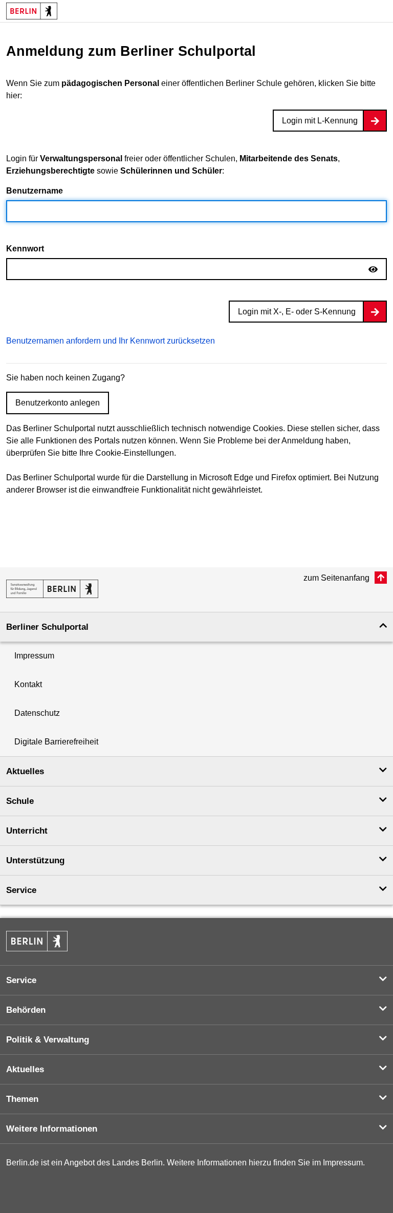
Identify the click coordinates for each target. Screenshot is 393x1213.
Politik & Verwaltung (47, 1040)
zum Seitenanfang (337, 577)
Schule (20, 801)
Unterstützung (35, 860)
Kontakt (28, 684)
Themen (22, 1099)
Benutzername (34, 190)
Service (21, 890)
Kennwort (25, 248)
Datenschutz (37, 713)
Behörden (26, 1010)
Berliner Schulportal (47, 627)
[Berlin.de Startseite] (37, 941)
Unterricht (27, 831)
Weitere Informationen (51, 1129)
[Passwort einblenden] (373, 270)
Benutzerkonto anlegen (57, 402)
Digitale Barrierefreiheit (56, 741)
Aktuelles (25, 771)
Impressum (34, 655)
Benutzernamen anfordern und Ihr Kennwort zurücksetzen (110, 340)
